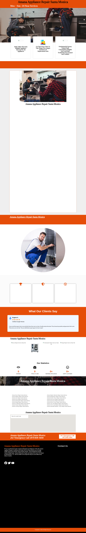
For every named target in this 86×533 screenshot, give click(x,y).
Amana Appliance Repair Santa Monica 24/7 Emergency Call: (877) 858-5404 (27, 436)
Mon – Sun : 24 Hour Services (24, 6)
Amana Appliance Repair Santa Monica (27, 217)
